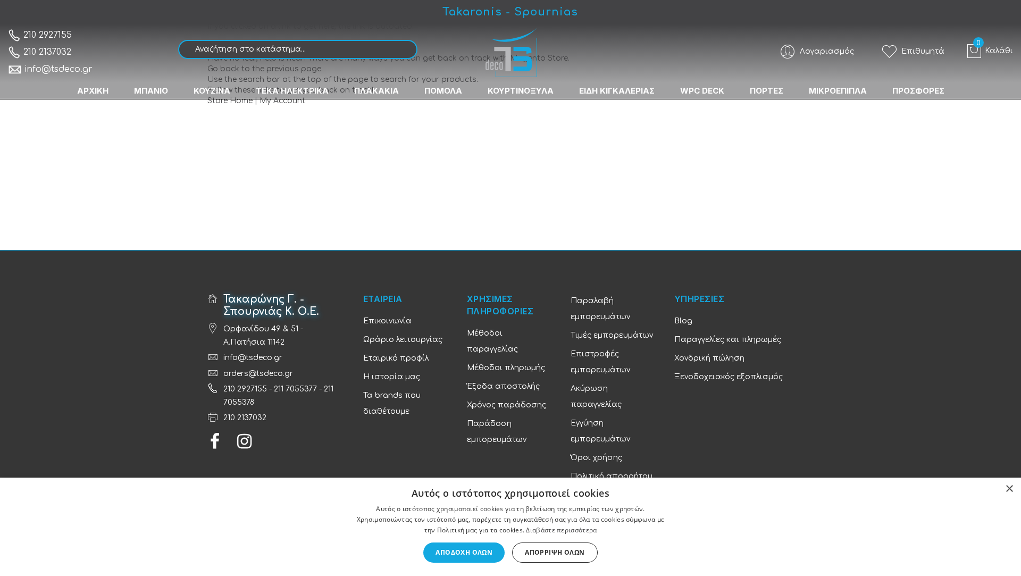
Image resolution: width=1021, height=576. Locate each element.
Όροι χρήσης (596, 458)
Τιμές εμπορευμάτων (612, 335)
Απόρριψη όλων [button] (554, 552)
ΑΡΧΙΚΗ (92, 91)
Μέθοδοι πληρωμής (506, 368)
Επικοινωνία (387, 321)
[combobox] (297, 49)
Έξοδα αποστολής (503, 386)
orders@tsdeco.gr (258, 374)
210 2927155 (46, 35)
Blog (683, 321)
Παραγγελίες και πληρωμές (727, 340)
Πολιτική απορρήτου (611, 476)
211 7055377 (295, 389)
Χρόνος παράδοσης (506, 405)
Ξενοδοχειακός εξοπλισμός (728, 377)
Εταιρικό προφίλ (396, 358)
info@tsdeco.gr (58, 69)
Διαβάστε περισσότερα (561, 530)
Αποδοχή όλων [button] (464, 552)
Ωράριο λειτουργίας (402, 340)
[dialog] (510, 527)
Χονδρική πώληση (709, 358)
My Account (282, 101)
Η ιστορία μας (391, 377)
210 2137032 (46, 52)
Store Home (230, 101)
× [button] (1009, 489)
